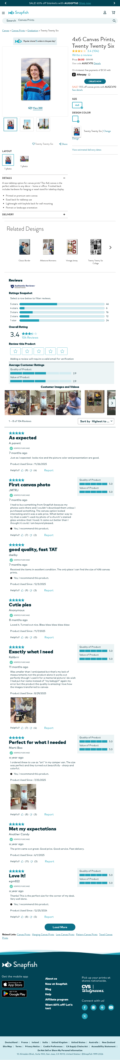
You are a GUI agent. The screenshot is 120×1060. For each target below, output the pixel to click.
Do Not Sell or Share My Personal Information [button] (60, 1050)
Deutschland (11, 1042)
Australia (94, 1042)
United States (78, 1042)
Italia (45, 1042)
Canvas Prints (18, 30)
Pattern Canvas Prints (86, 934)
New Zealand (108, 1042)
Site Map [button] (7, 1046)
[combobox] (60, 21)
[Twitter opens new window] (86, 1015)
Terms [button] (19, 1046)
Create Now (95, 81)
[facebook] (86, 1006)
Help (48, 994)
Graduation (32, 30)
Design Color (81, 112)
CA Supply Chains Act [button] (77, 1046)
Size (74, 99)
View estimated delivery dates (86, 150)
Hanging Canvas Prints (43, 934)
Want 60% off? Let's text (59, 1006)
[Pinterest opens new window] (103, 1006)
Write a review (82, 55)
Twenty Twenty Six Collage (95, 262)
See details (77, 90)
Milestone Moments (48, 260)
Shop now (85, 3)
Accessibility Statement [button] (103, 1046)
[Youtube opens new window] (112, 1006)
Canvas (5, 30)
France (25, 1042)
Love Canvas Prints (65, 934)
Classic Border (24, 260)
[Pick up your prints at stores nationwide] (86, 986)
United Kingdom (60, 1042)
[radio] (75, 119)
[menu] (63, 144)
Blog (48, 989)
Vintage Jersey (72, 260)
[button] (3, 12)
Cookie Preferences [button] (52, 1046)
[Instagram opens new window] (95, 1006)
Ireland (35, 1042)
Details (97, 63)
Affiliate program (56, 999)
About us (51, 978)
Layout (7, 151)
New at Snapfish (56, 984)
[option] (10, 126)
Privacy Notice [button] (32, 1046)
